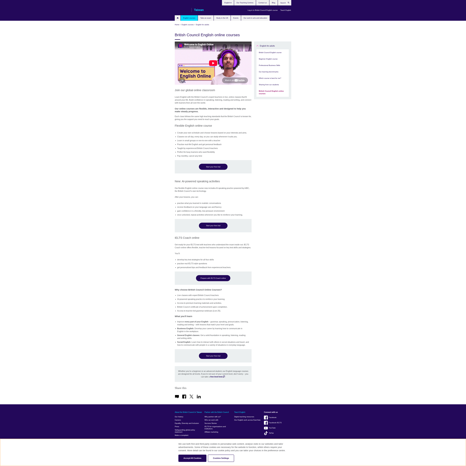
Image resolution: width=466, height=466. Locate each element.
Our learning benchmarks (268, 72)
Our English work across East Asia (247, 420)
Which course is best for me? (270, 78)
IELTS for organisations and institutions (215, 428)
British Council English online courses (271, 92)
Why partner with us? (212, 417)
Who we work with (211, 420)
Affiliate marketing (211, 432)
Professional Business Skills (269, 65)
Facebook (272, 417)
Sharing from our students (269, 85)
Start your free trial (213, 167)
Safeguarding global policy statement (185, 431)
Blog (273, 3)
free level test (216, 377)
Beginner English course (268, 59)
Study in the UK (222, 18)
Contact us (262, 3)
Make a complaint (181, 435)
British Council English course (270, 52)
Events (235, 18)
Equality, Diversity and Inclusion (187, 423)
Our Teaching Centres (245, 3)
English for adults (267, 46)
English (227, 3)
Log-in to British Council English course (263, 10)
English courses (189, 18)
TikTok (271, 433)
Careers (178, 420)
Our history (179, 417)
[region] (233, 452)
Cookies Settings (221, 458)
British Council (182, 10)
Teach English (285, 10)
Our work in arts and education (255, 18)
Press (177, 426)
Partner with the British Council (216, 412)
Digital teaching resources (244, 417)
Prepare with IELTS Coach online (213, 278)
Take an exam (205, 18)
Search (289, 3)
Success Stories (210, 423)
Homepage (177, 18)
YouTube (272, 428)
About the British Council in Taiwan (188, 412)
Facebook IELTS (275, 423)
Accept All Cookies (192, 458)
